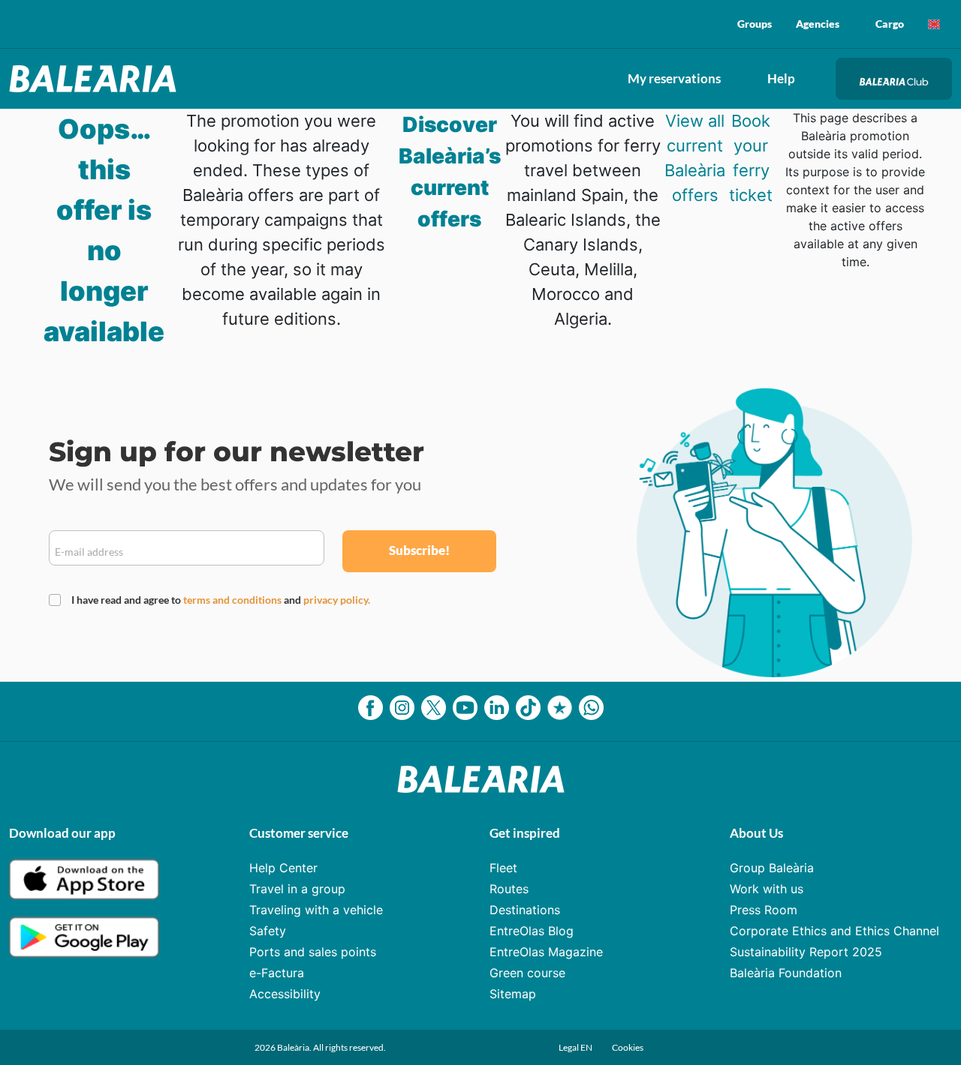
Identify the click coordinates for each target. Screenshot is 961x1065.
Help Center (283, 867)
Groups (754, 23)
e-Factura (276, 972)
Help (781, 78)
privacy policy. (336, 599)
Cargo (889, 23)
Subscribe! (419, 550)
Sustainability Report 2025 (806, 951)
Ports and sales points (312, 951)
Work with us (766, 888)
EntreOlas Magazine (546, 951)
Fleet (503, 867)
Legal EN (576, 1047)
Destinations (525, 909)
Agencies (817, 23)
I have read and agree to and (220, 599)
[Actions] (934, 24)
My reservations (674, 78)
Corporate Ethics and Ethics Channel (834, 930)
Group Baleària (772, 867)
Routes (509, 888)
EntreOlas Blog (532, 930)
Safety (267, 930)
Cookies (627, 1047)
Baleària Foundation (786, 972)
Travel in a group (297, 888)
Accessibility (285, 993)
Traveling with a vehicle (316, 909)
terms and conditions (233, 599)
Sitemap (513, 993)
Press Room (763, 909)
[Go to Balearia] (96, 78)
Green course (527, 972)
